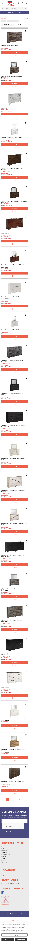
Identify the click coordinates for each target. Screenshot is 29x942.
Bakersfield (4, 874)
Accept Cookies (21, 939)
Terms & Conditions (14, 920)
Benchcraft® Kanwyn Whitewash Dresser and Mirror (11, 137)
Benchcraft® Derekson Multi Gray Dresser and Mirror (12, 76)
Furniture (9, 16)
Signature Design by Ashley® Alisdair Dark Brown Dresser (13, 231)
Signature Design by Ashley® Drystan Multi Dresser (11, 620)
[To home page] (10, 3)
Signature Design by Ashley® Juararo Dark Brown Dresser (13, 781)
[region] (14, 932)
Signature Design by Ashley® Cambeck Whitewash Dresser (13, 490)
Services (3, 858)
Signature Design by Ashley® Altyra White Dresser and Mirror (13, 329)
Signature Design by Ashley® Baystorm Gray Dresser (12, 360)
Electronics (4, 850)
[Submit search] (25, 8)
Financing (3, 856)
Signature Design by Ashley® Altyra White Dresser (11, 296)
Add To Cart (15, 52)
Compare (15, 55)
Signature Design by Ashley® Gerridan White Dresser (12, 685)
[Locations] (18, 3)
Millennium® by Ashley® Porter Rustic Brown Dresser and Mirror (14, 201)
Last (20, 799)
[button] (2, 3)
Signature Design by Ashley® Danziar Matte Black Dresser (13, 555)
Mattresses (4, 848)
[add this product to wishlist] (26, 31)
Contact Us (4, 862)
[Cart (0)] (26, 3)
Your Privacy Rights (14, 935)
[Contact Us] (22, 3)
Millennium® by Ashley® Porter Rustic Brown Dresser (12, 168)
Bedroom (14, 16)
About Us (3, 860)
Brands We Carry (5, 854)
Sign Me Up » (7, 831)
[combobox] (21, 25)
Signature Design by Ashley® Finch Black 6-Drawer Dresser (13, 653)
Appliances (4, 852)
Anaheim (3, 875)
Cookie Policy (14, 931)
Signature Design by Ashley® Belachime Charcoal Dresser (13, 425)
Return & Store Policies (7, 866)
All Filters (8, 24)
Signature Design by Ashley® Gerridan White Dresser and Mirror (14, 718)
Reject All (7, 939)
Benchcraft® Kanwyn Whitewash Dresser (9, 107)
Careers (3, 864)
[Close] (27, 924)
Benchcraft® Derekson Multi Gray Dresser (9, 45)
